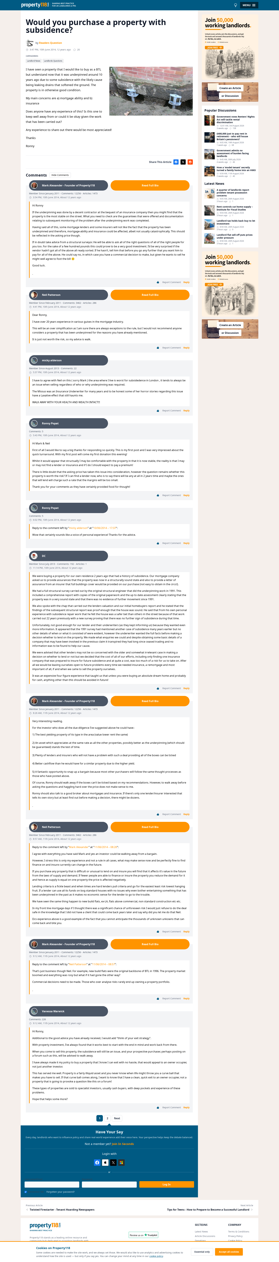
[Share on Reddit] (190, 162)
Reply (186, 282)
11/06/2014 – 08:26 (105, 847)
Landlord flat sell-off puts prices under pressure (235, 236)
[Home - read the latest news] (126, 5)
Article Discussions (205, 1236)
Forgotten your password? (60, 1191)
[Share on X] (183, 162)
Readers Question (50, 43)
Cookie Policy (235, 1240)
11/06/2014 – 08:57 (103, 964)
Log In (167, 1184)
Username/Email (33, 1179)
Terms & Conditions (238, 1231)
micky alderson (78, 528)
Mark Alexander (79, 847)
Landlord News (33, 60)
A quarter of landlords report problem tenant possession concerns (233, 192)
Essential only (202, 1251)
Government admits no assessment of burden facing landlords (233, 153)
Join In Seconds (123, 1144)
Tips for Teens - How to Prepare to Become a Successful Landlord (208, 1209)
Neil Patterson (78, 964)
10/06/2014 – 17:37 (104, 528)
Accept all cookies (229, 1251)
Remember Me (36, 1191)
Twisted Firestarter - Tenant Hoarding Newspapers (62, 1209)
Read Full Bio (150, 185)
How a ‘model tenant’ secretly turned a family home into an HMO (236, 169)
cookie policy (156, 1256)
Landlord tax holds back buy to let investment (236, 222)
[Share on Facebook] (176, 162)
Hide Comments (60, 175)
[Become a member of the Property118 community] (230, 47)
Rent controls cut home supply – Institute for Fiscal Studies (235, 208)
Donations (200, 1240)
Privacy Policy (235, 1236)
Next (117, 1118)
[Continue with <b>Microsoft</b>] (121, 1162)
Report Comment (171, 282)
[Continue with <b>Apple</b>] (105, 1162)
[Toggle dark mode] (235, 5)
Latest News (201, 1231)
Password (87, 1179)
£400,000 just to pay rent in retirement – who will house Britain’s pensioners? (232, 136)
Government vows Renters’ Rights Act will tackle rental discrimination (236, 119)
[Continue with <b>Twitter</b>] (113, 1162)
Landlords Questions (53, 60)
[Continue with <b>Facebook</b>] (97, 1162)
